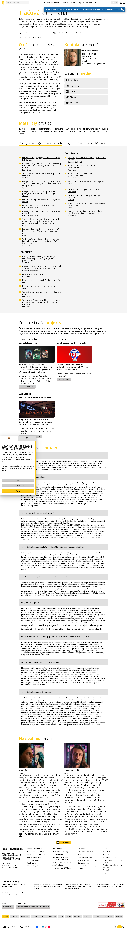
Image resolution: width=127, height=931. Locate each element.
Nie (18, 480)
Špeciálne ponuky (33, 860)
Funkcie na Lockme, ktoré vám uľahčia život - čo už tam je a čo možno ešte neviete (48, 886)
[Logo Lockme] (3, 3)
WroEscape (25, 393)
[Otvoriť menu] (124, 2)
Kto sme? (106, 852)
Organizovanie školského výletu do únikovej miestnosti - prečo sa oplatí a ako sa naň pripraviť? (79, 886)
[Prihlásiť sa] (121, 3)
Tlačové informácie (103, 143)
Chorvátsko (52, 917)
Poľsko (5, 917)
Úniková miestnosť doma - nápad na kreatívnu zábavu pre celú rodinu (110, 885)
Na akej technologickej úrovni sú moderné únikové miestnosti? (48, 577)
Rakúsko (87, 917)
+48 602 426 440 (88, 58)
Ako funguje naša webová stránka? (112, 866)
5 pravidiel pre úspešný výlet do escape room (13, 885)
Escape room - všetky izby (36, 852)
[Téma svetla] (115, 926)
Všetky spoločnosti (34, 857)
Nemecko (77, 917)
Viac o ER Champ (64, 379)
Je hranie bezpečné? (32, 602)
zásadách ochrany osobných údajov (17, 469)
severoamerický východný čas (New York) (32, 907)
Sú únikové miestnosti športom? (37, 477)
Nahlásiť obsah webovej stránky (87, 867)
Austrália (14, 917)
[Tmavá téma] (123, 926)
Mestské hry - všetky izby (36, 854)
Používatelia (31, 863)
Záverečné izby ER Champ (62, 868)
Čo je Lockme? (30, 455)
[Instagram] (39, 926)
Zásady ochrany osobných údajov (112, 861)
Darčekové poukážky (60, 852)
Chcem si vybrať (18, 485)
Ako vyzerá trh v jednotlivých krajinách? (39, 513)
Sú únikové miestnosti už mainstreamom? (40, 692)
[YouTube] (48, 926)
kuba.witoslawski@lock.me (93, 63)
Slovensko (97, 917)
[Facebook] (37, 926)
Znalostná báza (83, 863)
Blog (73, 3)
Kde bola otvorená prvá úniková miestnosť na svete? (14, 894)
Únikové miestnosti (51, 3)
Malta (68, 917)
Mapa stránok (108, 873)
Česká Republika (38, 917)
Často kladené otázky (86, 857)
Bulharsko (25, 917)
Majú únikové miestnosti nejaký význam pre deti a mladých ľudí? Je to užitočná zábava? (57, 636)
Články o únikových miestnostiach (40, 143)
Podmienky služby (109, 857)
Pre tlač (106, 870)
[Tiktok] (45, 926)
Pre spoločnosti (58, 854)
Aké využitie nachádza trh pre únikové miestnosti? (43, 662)
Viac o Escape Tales (27, 387)
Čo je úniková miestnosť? (87, 3)
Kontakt (106, 854)
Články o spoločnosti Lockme (78, 143)
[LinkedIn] (42, 926)
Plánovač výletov (33, 866)
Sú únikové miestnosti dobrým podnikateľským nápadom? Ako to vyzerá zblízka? (54, 547)
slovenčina (7, 907)
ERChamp (62, 339)
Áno (18, 491)
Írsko (61, 917)
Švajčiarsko (109, 917)
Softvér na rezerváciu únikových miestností (60, 858)
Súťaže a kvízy (57, 865)
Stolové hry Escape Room (61, 862)
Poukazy (65, 3)
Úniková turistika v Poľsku (87, 860)
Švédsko (119, 917)
